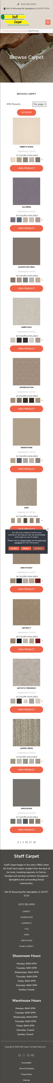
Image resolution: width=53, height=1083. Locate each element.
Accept (14, 548)
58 (34, 842)
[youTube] (32, 1055)
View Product (26, 168)
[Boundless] (25, 160)
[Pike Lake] (25, 761)
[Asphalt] (26, 793)
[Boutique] (38, 280)
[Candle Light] (25, 701)
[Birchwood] (13, 580)
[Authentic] (26, 432)
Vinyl (26, 934)
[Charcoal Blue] (25, 821)
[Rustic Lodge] (38, 761)
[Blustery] (31, 280)
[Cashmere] (31, 580)
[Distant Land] (38, 821)
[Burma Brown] (19, 701)
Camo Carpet (26, 946)
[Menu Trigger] (47, 22)
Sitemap (26, 1080)
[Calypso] (19, 821)
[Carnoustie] (38, 400)
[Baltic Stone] (26, 672)
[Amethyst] (26, 191)
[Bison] (25, 400)
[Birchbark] (31, 220)
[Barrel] (26, 251)
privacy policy (26, 540)
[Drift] (31, 460)
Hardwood (26, 917)
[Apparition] (25, 520)
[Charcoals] (19, 340)
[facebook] (19, 1055)
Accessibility (26, 1063)
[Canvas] (26, 311)
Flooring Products (14, 31)
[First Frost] (31, 340)
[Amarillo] (26, 371)
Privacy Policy (26, 1074)
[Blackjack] (19, 580)
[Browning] (31, 400)
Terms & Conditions (26, 1069)
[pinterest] (28, 1055)
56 (26, 842)
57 (30, 842)
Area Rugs (26, 940)
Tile (26, 929)
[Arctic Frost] (19, 400)
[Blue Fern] (25, 280)
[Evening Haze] (38, 460)
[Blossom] (38, 220)
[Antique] (19, 520)
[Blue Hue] (19, 460)
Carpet (24, 31)
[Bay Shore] (31, 520)
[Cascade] (25, 580)
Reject (26, 548)
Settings (38, 548)
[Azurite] (19, 220)
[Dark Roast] (25, 340)
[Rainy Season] (31, 761)
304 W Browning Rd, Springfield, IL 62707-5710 (27, 8)
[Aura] (26, 131)
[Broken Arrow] (38, 520)
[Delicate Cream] (38, 701)
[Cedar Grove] (26, 732)
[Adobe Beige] (26, 492)
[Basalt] (25, 220)
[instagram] (24, 1055)
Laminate (26, 923)
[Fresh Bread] (38, 340)
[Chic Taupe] (31, 160)
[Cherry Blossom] (38, 580)
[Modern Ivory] (19, 761)
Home (4, 31)
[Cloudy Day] (25, 460)
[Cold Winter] (31, 701)
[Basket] (19, 280)
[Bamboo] (19, 160)
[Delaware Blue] (38, 160)
